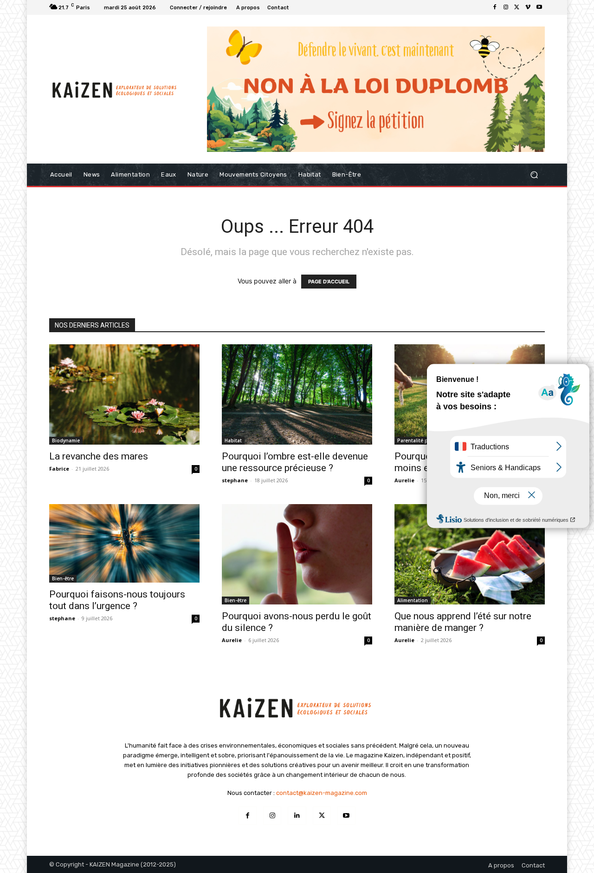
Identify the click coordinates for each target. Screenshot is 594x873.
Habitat (233, 440)
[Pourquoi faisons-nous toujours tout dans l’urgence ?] (124, 543)
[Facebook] (494, 7)
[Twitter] (517, 7)
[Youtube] (539, 7)
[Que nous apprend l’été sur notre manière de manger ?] (469, 554)
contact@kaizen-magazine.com (321, 792)
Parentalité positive (420, 440)
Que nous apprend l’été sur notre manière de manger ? (462, 621)
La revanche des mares (98, 456)
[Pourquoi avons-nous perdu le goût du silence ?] (297, 554)
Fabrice (59, 468)
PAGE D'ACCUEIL (328, 281)
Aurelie (404, 480)
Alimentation (412, 600)
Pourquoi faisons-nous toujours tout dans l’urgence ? (117, 600)
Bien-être (63, 578)
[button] (534, 174)
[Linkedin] (297, 816)
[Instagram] (505, 7)
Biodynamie (66, 440)
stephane (235, 480)
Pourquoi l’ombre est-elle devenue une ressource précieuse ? (295, 462)
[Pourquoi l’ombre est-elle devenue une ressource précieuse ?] (297, 394)
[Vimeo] (528, 7)
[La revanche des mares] (124, 394)
